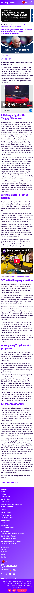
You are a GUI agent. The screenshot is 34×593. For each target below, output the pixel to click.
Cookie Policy (5, 499)
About (3, 491)
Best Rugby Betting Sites (8, 543)
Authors (3, 494)
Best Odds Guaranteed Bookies (11, 541)
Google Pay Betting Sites (8, 538)
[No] (32, 586)
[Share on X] (10, 59)
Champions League (7, 517)
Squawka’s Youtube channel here (20, 277)
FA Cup (3, 522)
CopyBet (3, 557)
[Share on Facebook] (6, 59)
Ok (9, 590)
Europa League (5, 520)
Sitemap (3, 509)
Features (8, 24)
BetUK (3, 554)
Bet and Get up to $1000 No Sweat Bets (15, 14)
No (14, 590)
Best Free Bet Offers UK (8, 536)
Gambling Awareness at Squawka (11, 504)
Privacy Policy (5, 496)
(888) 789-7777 (20, 18)
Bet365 (3, 549)
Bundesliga (4, 525)
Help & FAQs (5, 502)
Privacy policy (22, 590)
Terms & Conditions (7, 507)
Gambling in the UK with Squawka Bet (12, 533)
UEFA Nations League (7, 528)
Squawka (3, 24)
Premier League (6, 515)
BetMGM (4, 552)
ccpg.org (6, 20)
